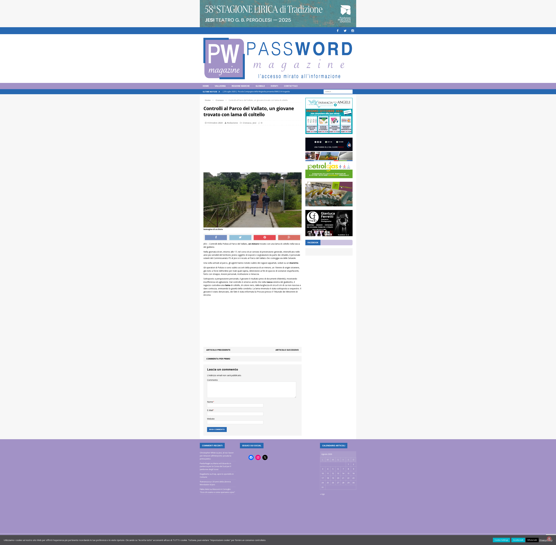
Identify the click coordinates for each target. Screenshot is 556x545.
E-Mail (210, 410)
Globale (260, 86)
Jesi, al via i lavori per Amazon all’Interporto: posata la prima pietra (217, 455)
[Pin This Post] (265, 237)
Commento (212, 380)
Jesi (254, 122)
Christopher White (208, 452)
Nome (210, 401)
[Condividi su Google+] (289, 237)
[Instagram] (352, 30)
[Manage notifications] (549, 538)
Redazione (232, 122)
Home (206, 86)
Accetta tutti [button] (518, 540)
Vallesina (220, 86)
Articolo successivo (287, 349)
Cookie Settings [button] (501, 540)
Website (211, 418)
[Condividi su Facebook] (216, 237)
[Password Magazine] (278, 58)
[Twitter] (345, 30)
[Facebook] (337, 30)
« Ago (322, 494)
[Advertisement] (252, 148)
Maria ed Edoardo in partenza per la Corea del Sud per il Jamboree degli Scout (215, 466)
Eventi (274, 86)
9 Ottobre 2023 (215, 122)
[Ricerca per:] (338, 91)
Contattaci (291, 86)
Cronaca (247, 122)
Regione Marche (241, 86)
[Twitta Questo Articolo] (240, 237)
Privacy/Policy (545, 540)
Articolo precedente (218, 349)
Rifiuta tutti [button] (532, 540)
